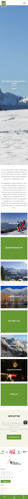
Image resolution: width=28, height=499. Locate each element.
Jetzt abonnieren (14, 437)
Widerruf (6, 481)
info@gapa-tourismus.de (6, 474)
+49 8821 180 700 (5, 472)
